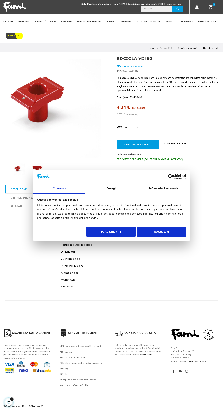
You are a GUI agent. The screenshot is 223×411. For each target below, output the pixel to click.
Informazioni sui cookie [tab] (163, 188)
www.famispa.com (197, 361)
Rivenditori (66, 351)
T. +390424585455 (180, 357)
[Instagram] (186, 371)
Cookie (64, 374)
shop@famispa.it (178, 361)
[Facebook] (173, 371)
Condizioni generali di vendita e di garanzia (81, 363)
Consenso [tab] (59, 188)
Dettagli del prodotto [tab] (26, 197)
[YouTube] (180, 371)
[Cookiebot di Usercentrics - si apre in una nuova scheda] (171, 177)
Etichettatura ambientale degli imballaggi (81, 346)
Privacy (64, 368)
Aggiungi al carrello (138, 144)
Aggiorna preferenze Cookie (74, 385)
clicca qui (148, 354)
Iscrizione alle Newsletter (73, 357)
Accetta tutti (161, 231)
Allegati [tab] (16, 206)
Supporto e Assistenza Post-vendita (78, 379)
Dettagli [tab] (111, 188)
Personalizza (109, 231)
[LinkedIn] (193, 371)
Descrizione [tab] (18, 189)
